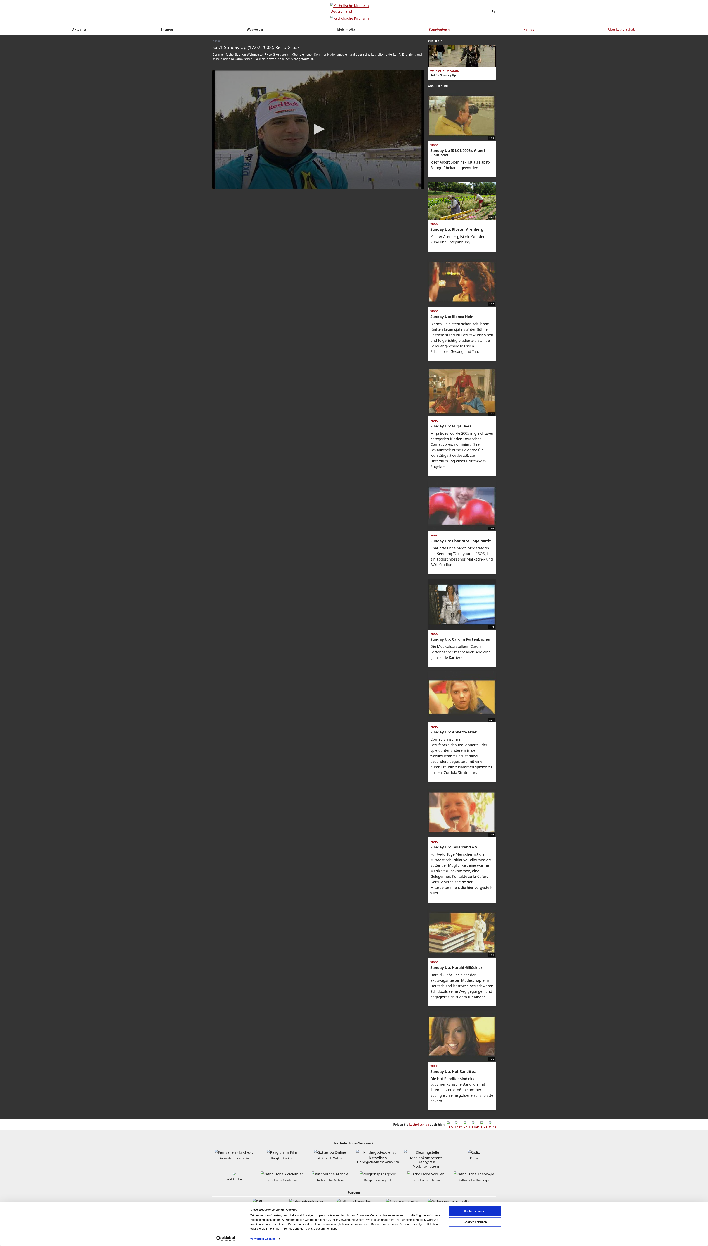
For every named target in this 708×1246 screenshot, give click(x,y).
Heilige (528, 30)
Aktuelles (79, 30)
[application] (318, 129)
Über (622, 30)
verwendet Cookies (262, 1238)
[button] (318, 129)
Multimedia (346, 30)
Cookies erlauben (475, 1211)
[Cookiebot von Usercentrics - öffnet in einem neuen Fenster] (226, 1239)
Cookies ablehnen (475, 1221)
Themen (167, 30)
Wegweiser (255, 30)
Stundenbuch (439, 30)
